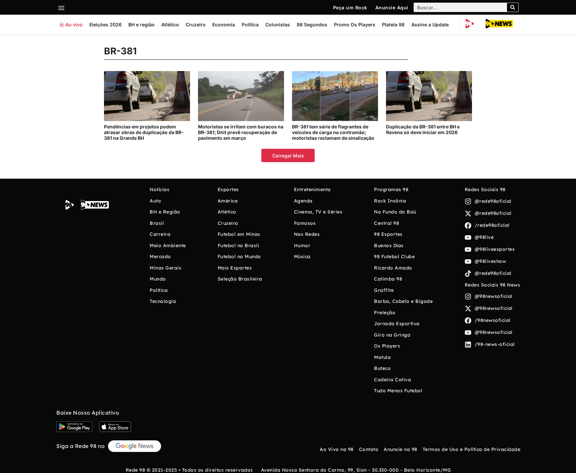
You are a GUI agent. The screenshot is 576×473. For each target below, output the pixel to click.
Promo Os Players (354, 24)
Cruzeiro (196, 24)
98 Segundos (312, 24)
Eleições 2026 (105, 24)
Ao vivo (74, 24)
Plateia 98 (393, 24)
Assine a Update (430, 24)
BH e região (141, 24)
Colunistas (277, 24)
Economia (223, 24)
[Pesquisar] (512, 7)
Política (250, 24)
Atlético (170, 24)
